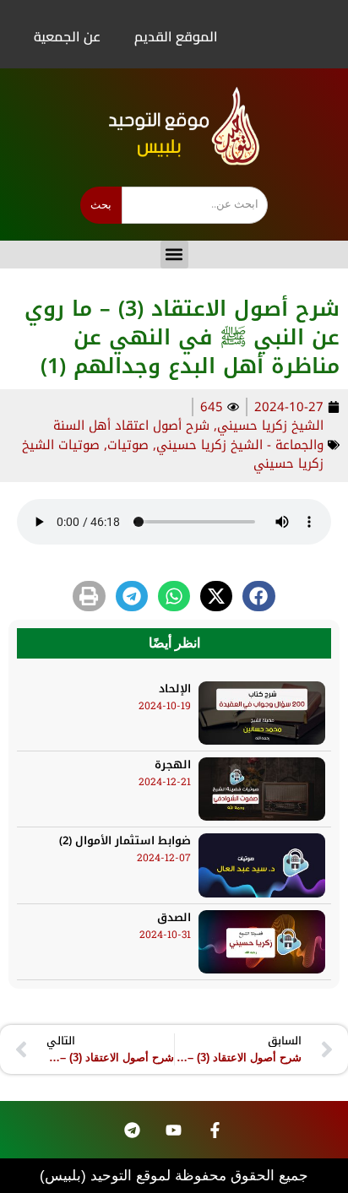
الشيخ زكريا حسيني (270, 425)
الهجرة (173, 764)
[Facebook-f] (214, 1130)
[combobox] (195, 205)
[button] (174, 254)
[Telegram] (132, 1130)
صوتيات (128, 445)
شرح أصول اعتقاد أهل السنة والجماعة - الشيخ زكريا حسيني (188, 435)
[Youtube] (173, 1130)
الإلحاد (175, 688)
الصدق (174, 917)
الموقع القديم (176, 36)
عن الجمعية (67, 36)
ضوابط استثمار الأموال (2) (125, 840)
